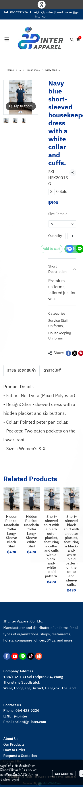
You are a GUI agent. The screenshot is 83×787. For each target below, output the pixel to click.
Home (10, 70)
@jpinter (47, 12)
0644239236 (19, 12)
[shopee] (38, 656)
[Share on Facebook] (68, 353)
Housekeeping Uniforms (40, 70)
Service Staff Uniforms (58, 323)
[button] (72, 39)
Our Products (14, 745)
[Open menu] (6, 39)
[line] (22, 656)
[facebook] (6, 656)
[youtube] (14, 656)
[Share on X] (74, 353)
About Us (10, 739)
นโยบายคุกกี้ (11, 779)
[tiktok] (30, 656)
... (20, 70)
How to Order (14, 750)
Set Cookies (64, 773)
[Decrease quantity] (67, 236)
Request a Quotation (20, 756)
